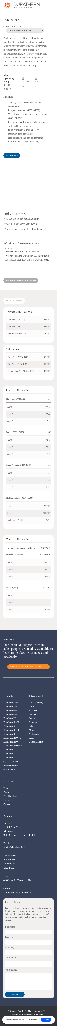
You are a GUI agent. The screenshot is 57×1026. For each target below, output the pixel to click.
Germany (33, 722)
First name (10, 927)
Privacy (6, 804)
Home (6, 788)
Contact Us (8, 800)
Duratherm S (9, 754)
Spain (31, 738)
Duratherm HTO (10, 742)
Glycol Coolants (10, 769)
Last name (10, 937)
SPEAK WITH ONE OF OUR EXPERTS (28, 666)
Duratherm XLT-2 (11, 757)
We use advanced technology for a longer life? (25, 229)
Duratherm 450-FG (11, 702)
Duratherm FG (9, 718)
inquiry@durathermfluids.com (16, 847)
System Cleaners (10, 765)
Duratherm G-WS (11, 722)
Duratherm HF (9, 734)
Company (10, 947)
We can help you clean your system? (20, 224)
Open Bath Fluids (11, 761)
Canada (32, 706)
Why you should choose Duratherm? (21, 218)
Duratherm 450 (10, 706)
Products (7, 792)
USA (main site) (36, 702)
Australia (33, 710)
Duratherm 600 (10, 710)
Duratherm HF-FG (11, 730)
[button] (11, 155)
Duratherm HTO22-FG (13, 746)
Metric (19, 300)
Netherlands (34, 734)
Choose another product (14, 26)
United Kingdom (36, 742)
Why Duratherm (10, 796)
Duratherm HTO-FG (12, 738)
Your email (10, 957)
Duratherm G (9, 726)
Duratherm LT (9, 750)
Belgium (32, 714)
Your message (12, 970)
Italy (31, 726)
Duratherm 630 (10, 714)
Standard (10, 300)
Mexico (32, 730)
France (32, 718)
